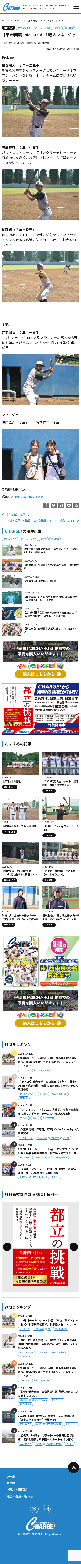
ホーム (10, 1476)
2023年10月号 (24, 28)
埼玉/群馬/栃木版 (41, 1070)
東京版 (57, 28)
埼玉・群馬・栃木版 (19, 1496)
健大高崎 (43, 1093)
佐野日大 (24, 1177)
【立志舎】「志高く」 (18, 514)
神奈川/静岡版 (61, 1157)
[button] (7, 1247)
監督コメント (57, 1400)
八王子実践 (42, 1137)
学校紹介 (24, 1117)
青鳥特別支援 (48, 1117)
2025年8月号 (25, 1424)
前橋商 (39, 1424)
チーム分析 (24, 1070)
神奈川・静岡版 (16, 1489)
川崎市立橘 (39, 1157)
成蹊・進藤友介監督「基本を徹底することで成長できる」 (41, 520)
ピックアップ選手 (42, 28)
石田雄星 (24, 1098)
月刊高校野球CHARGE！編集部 (66, 49)
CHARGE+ (8, 27)
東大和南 (69, 28)
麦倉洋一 (55, 1177)
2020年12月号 (26, 1137)
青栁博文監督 (25, 1404)
